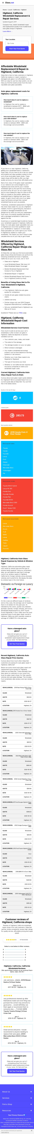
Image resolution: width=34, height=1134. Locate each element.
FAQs (21, 313)
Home (5, 10)
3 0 (14, 955)
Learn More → (8, 31)
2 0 (14, 957)
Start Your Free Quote (17, 49)
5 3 (14, 949)
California (16, 10)
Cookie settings (5, 1132)
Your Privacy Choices (15, 1115)
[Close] (31, 1130)
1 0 (14, 960)
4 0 (14, 952)
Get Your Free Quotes (17, 644)
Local (10, 10)
